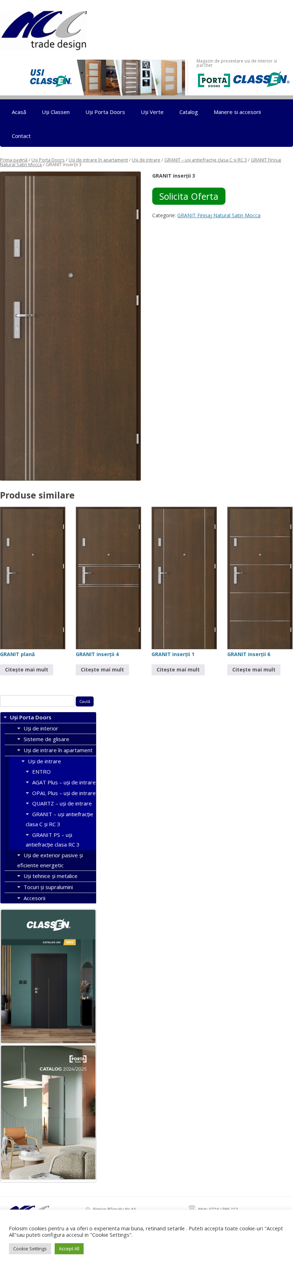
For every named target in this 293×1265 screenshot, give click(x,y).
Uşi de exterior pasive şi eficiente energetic (50, 860)
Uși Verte (152, 111)
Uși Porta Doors (105, 111)
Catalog (188, 111)
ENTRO (41, 771)
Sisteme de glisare (46, 739)
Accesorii (34, 898)
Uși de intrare (146, 160)
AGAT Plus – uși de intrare (64, 782)
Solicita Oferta (188, 196)
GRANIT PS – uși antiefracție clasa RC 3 (53, 839)
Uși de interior (41, 728)
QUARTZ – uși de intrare (62, 803)
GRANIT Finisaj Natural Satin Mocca (218, 215)
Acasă (19, 111)
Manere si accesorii (237, 111)
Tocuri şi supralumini (48, 887)
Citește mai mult (26, 669)
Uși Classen (56, 111)
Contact (21, 135)
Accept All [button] (69, 1248)
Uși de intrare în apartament (98, 160)
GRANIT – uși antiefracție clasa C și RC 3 (205, 160)
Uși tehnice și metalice (51, 875)
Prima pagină (14, 160)
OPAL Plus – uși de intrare (64, 793)
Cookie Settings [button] (30, 1248)
